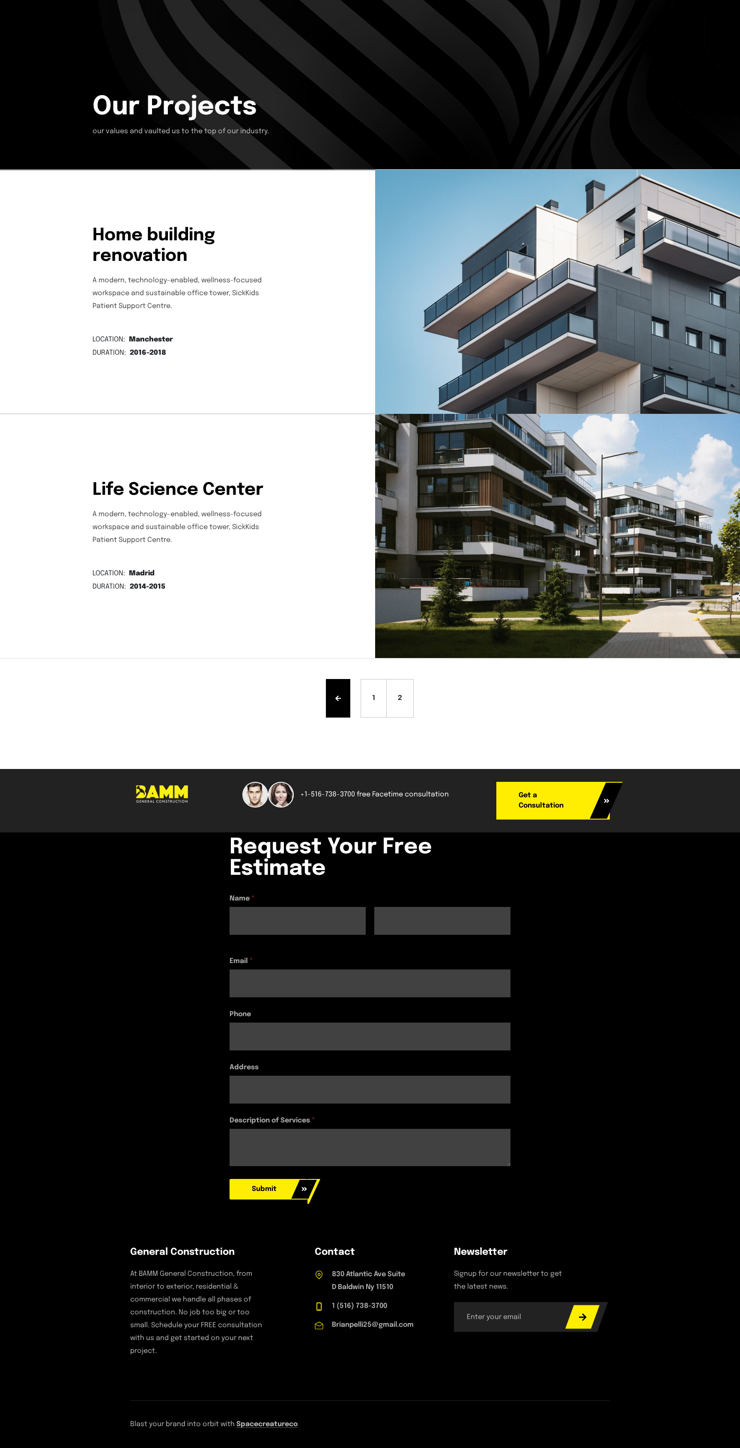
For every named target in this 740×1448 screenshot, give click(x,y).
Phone (240, 1014)
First (236, 940)
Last (380, 940)
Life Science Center (177, 490)
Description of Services (272, 1120)
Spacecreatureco (267, 1424)
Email (241, 961)
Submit (264, 1189)
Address (244, 1067)
